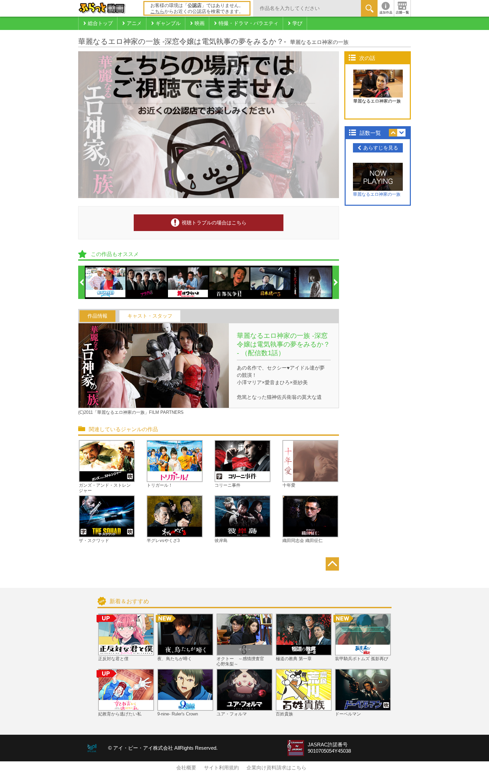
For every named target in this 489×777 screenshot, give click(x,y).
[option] (105, 282)
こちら (157, 11)
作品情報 (97, 316)
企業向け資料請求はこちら (276, 767)
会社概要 (186, 767)
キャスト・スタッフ (149, 316)
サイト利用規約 (221, 767)
